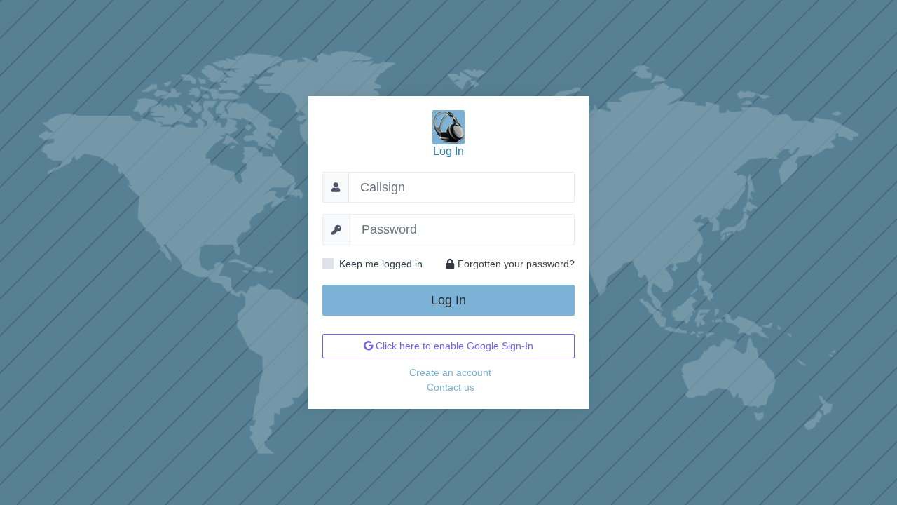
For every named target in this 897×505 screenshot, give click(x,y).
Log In (448, 300)
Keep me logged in (381, 263)
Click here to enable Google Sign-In (453, 345)
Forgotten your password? (516, 263)
